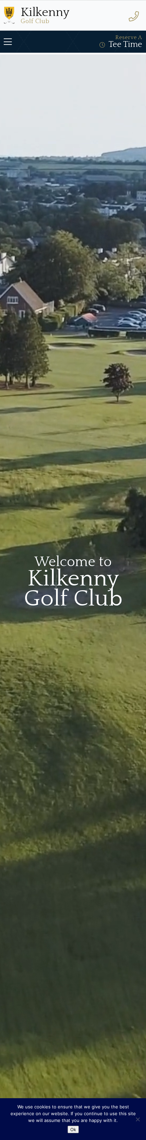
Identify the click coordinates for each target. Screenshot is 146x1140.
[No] (137, 1119)
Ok (73, 1129)
